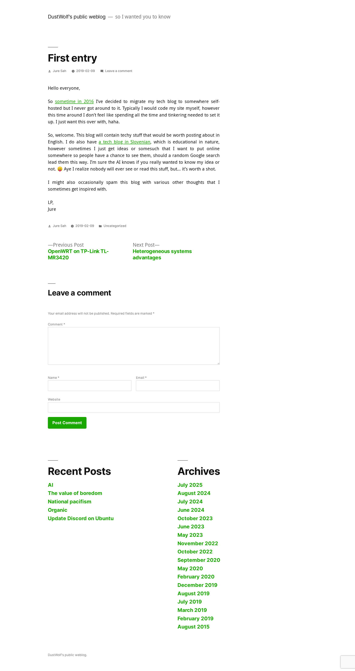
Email (141, 378)
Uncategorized (115, 226)
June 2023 (191, 526)
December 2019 (197, 585)
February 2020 (196, 577)
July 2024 (190, 501)
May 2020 (190, 568)
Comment (56, 324)
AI (50, 485)
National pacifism (69, 501)
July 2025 (190, 485)
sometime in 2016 (74, 101)
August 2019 (194, 593)
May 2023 (190, 535)
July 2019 (190, 602)
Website (54, 399)
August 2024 (194, 493)
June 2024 (191, 510)
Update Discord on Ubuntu (81, 518)
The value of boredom (75, 493)
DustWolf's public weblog (77, 17)
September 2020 (199, 560)
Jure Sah (59, 71)
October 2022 (195, 551)
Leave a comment (118, 71)
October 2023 (195, 518)
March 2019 (192, 610)
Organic (57, 510)
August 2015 (194, 627)
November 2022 (198, 543)
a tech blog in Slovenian (124, 142)
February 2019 (195, 618)
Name (53, 378)
